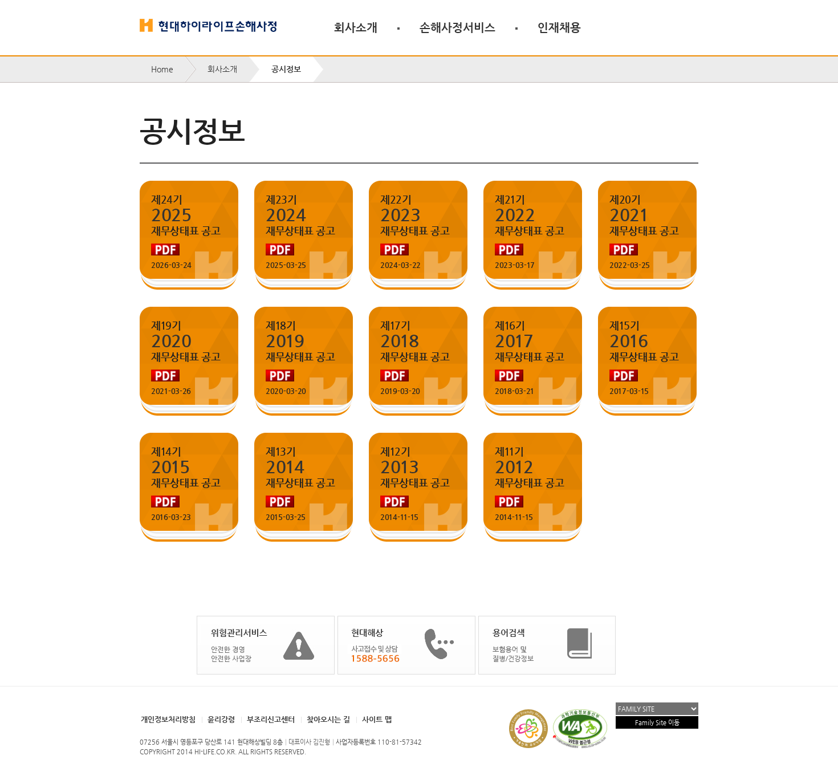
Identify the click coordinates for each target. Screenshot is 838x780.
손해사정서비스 (457, 27)
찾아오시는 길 (328, 719)
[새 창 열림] (266, 645)
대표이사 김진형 (309, 742)
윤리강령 (221, 719)
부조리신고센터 (271, 719)
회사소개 (355, 27)
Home (162, 69)
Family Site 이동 (657, 722)
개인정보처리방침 (168, 719)
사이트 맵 (377, 719)
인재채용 (559, 27)
